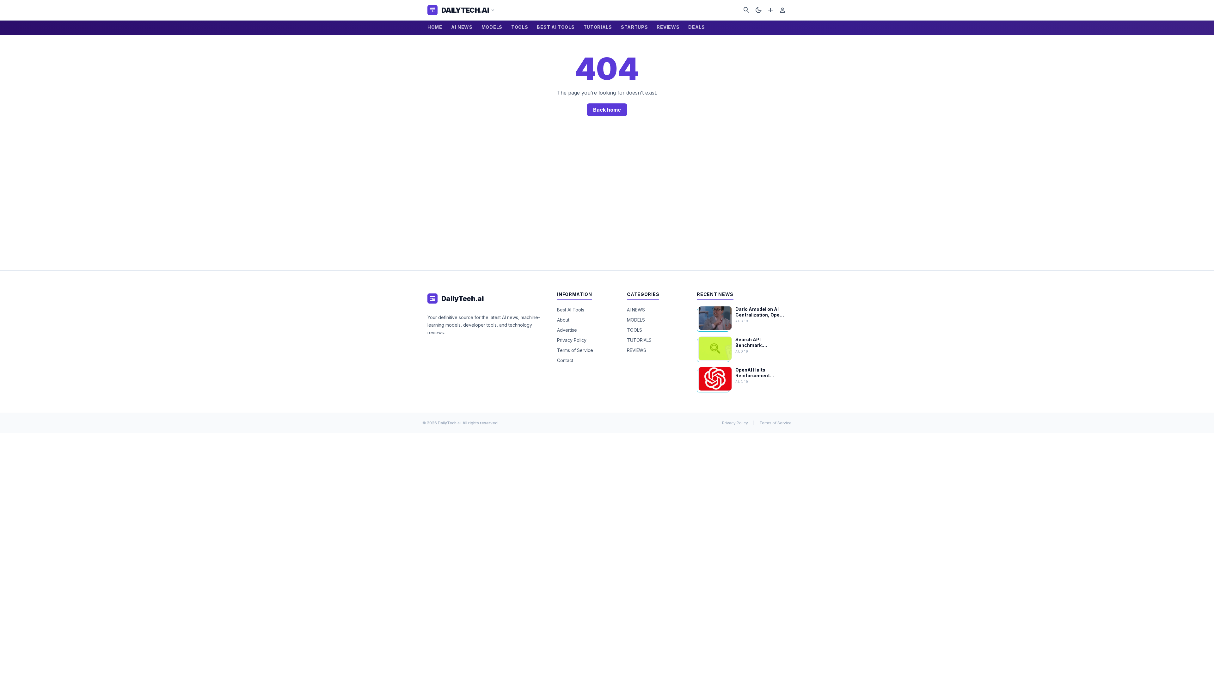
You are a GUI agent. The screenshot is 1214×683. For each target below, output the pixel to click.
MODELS (491, 27)
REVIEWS (668, 27)
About (563, 320)
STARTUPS (634, 27)
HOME (434, 27)
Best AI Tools (570, 309)
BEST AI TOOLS (555, 27)
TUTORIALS (598, 27)
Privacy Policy (571, 340)
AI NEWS (462, 27)
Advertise (567, 330)
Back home (607, 110)
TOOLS (519, 27)
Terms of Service (575, 350)
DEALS (696, 27)
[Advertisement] (607, 201)
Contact (565, 360)
